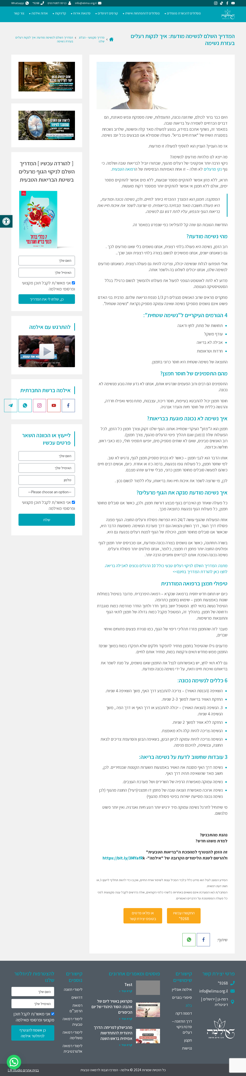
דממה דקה (184, 1013)
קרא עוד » (125, 991)
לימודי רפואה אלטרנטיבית (72, 1048)
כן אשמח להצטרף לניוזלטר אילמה (32, 1032)
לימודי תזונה (73, 989)
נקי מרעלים (213, 169)
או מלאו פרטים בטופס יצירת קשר (142, 915)
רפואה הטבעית (123, 169)
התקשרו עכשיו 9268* (184, 915)
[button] (6, 221)
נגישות (187, 1048)
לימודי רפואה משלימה (72, 1035)
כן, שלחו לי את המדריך (47, 299)
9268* (223, 983)
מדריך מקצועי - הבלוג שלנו (92, 39)
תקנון (188, 1040)
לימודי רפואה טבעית (72, 1021)
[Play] (47, 351)
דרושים (76, 997)
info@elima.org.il (213, 991)
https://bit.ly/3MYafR (123, 858)
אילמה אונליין (182, 989)
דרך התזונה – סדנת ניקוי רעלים (182, 1026)
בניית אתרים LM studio (23, 1070)
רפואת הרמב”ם (75, 1008)
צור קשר (19, 13)
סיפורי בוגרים (182, 997)
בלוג (188, 1005)
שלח (46, 519)
